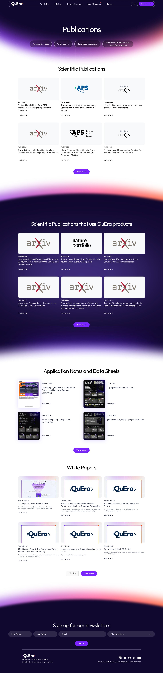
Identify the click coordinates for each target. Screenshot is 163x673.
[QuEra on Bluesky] (125, 658)
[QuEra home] (17, 4)
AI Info (46, 659)
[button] (45, 4)
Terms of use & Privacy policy (31, 659)
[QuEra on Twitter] (134, 658)
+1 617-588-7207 (135, 662)
